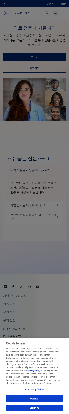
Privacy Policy (33, 370)
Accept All (34, 407)
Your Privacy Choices (34, 389)
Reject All (34, 398)
